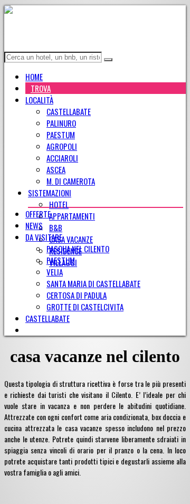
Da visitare (43, 237)
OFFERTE (38, 214)
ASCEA (55, 169)
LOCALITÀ (39, 100)
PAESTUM (60, 134)
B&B (55, 227)
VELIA (54, 272)
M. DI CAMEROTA (70, 181)
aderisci (45, 330)
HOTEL (59, 204)
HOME (34, 76)
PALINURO (61, 123)
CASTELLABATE (68, 111)
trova (41, 88)
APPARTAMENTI (72, 216)
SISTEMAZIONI (49, 192)
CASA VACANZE (71, 239)
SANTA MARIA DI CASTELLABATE (93, 283)
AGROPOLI (61, 146)
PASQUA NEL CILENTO (77, 248)
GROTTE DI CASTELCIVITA (85, 306)
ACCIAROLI (62, 158)
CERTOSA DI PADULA (76, 295)
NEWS (34, 225)
